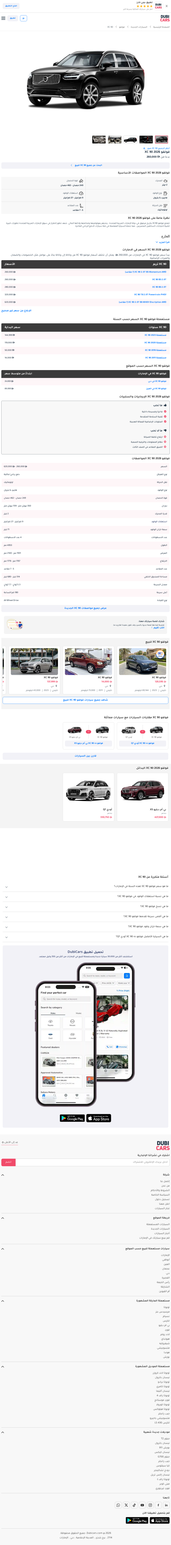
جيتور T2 (165, 1439)
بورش (166, 1357)
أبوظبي (166, 1260)
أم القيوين (164, 1291)
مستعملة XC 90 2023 (155, 335)
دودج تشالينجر (162, 1470)
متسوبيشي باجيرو (160, 1418)
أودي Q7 (107, 810)
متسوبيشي (163, 1348)
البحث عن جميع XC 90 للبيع (88, 165)
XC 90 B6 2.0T (159, 287)
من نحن (165, 1186)
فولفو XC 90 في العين (156, 389)
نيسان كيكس (162, 1452)
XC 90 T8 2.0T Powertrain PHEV (150, 295)
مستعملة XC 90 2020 (155, 343)
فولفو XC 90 (159, 678)
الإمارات (165, 1255)
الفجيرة (166, 1278)
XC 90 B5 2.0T (159, 280)
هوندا (167, 1352)
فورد (167, 1330)
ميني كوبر (165, 1484)
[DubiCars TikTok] (134, 1505)
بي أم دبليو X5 (158, 810)
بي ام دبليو (164, 1325)
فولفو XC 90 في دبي (157, 381)
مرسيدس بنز (163, 1312)
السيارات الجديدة (160, 1229)
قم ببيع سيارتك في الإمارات (154, 1238)
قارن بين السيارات (85, 756)
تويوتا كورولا (163, 1405)
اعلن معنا (164, 1204)
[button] (166, 6)
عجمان (166, 1269)
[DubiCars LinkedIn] (166, 1505)
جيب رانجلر (164, 1414)
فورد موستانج (162, 1400)
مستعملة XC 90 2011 (155, 358)
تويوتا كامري (163, 1387)
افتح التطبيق (11, 6)
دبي (168, 1273)
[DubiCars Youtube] (142, 1505)
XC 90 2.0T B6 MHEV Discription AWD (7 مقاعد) (142, 302)
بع (24, 18)
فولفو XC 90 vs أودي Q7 (142, 743)
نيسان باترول (162, 1377)
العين (167, 1264)
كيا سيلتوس (163, 1466)
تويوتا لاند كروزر (161, 1373)
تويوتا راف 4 (163, 1396)
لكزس (166, 1321)
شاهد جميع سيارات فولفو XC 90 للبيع (85, 700)
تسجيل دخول (162, 1199)
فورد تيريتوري (162, 1488)
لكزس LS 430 (162, 1423)
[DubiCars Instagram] (150, 1505)
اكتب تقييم (158, 628)
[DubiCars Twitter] (126, 1505)
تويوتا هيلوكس (161, 1409)
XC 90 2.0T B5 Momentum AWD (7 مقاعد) (145, 272)
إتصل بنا (165, 1181)
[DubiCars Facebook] (158, 1505)
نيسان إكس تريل (160, 1475)
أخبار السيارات (162, 1233)
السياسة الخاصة (160, 1195)
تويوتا (167, 1307)
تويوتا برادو (164, 1382)
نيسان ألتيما (163, 1391)
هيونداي (165, 1339)
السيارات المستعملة (158, 1224)
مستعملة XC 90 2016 (155, 350)
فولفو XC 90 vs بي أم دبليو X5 (88, 743)
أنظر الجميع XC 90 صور (158, 148)
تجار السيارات (162, 1208)
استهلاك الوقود (159, 522)
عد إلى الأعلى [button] (11, 1142)
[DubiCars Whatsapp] (118, 1505)
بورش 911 (164, 1448)
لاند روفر (165, 1334)
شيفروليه (164, 1343)
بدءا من (163, 813)
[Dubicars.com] (163, 1145)
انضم (8, 1162)
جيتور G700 (164, 1457)
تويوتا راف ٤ (163, 1479)
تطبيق (13, 18)
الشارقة (165, 1287)
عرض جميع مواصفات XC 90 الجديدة (85, 608)
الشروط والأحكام (160, 1190)
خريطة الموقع (161, 1218)
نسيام (166, 1316)
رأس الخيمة (163, 1282)
